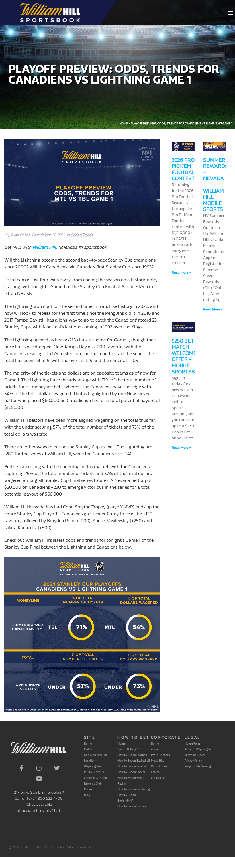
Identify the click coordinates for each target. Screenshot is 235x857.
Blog (87, 795)
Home (124, 123)
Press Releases (160, 755)
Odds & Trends (81, 235)
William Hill (44, 247)
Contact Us (158, 778)
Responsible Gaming (198, 766)
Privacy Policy (193, 761)
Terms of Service (195, 755)
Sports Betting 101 (128, 749)
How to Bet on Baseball (132, 766)
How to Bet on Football (132, 755)
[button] (230, 12)
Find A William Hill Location (95, 758)
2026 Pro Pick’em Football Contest (184, 169)
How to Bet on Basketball (133, 761)
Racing (88, 789)
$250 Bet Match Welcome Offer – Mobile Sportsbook (188, 356)
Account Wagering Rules (200, 749)
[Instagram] (39, 768)
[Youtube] (39, 778)
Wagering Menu (93, 766)
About (155, 749)
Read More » (181, 272)
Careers (156, 772)
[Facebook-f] (21, 768)
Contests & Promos (96, 778)
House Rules (193, 743)
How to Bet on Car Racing (133, 789)
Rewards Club (93, 783)
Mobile (88, 749)
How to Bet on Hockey (131, 806)
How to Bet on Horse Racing (130, 780)
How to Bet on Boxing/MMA (126, 798)
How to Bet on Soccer (131, 772)
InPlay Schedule (94, 772)
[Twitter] (57, 768)
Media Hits (157, 761)
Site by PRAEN (79, 847)
